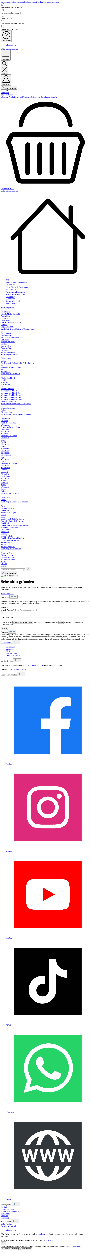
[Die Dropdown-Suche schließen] (28, 569)
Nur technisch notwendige (11, 1249)
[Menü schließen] (2, 310)
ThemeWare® (48, 1240)
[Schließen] (2, 1251)
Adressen (26, 97)
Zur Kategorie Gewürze (10, 355)
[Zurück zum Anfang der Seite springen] (3, 1243)
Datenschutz (10, 647)
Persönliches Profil (16, 97)
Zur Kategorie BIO (8, 308)
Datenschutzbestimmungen (22, 622)
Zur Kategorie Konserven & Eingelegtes (16, 404)
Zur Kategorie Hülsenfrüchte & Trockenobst (17, 363)
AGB (61, 622)
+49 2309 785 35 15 (35, 665)
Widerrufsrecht (11, 653)
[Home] (48, 236)
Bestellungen (35, 97)
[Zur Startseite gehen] (9, 49)
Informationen (11, 45)
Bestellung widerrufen (49, 97)
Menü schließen (10, 88)
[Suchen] (24, 569)
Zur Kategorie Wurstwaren (11, 549)
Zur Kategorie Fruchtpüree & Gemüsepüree (17, 329)
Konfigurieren (26, 1249)
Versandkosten (41, 1234)
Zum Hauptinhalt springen (11, 2)
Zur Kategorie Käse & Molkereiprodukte (16, 414)
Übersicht (5, 97)
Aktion (4, 608)
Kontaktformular (20, 669)
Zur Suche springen (28, 2)
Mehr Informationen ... (74, 1246)
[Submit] (2, 612)
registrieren (9, 95)
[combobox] (12, 569)
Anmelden (5, 93)
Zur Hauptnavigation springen (47, 2)
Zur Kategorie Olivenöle (10, 493)
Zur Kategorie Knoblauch (10, 374)
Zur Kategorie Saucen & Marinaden (14, 502)
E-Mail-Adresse (7, 610)
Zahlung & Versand (13, 655)
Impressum (10, 649)
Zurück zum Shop (7, 594)
